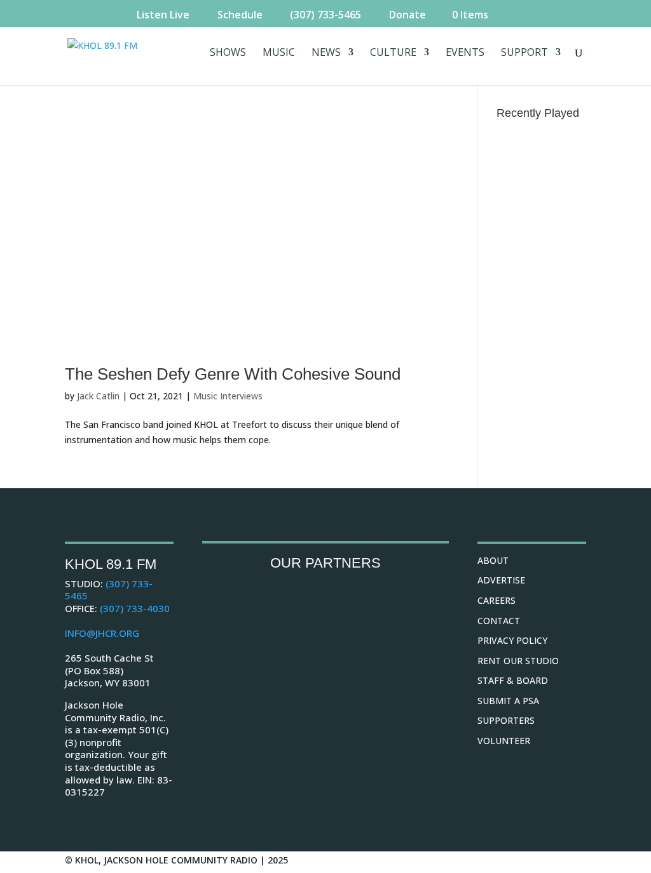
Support (524, 53)
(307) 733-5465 (325, 15)
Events (465, 53)
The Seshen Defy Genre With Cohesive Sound (233, 373)
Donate (407, 15)
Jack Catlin (98, 396)
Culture (393, 53)
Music (279, 53)
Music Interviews (228, 396)
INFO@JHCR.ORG (102, 633)
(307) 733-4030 (135, 608)
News (326, 53)
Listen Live (163, 15)
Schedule (240, 15)
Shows (228, 53)
